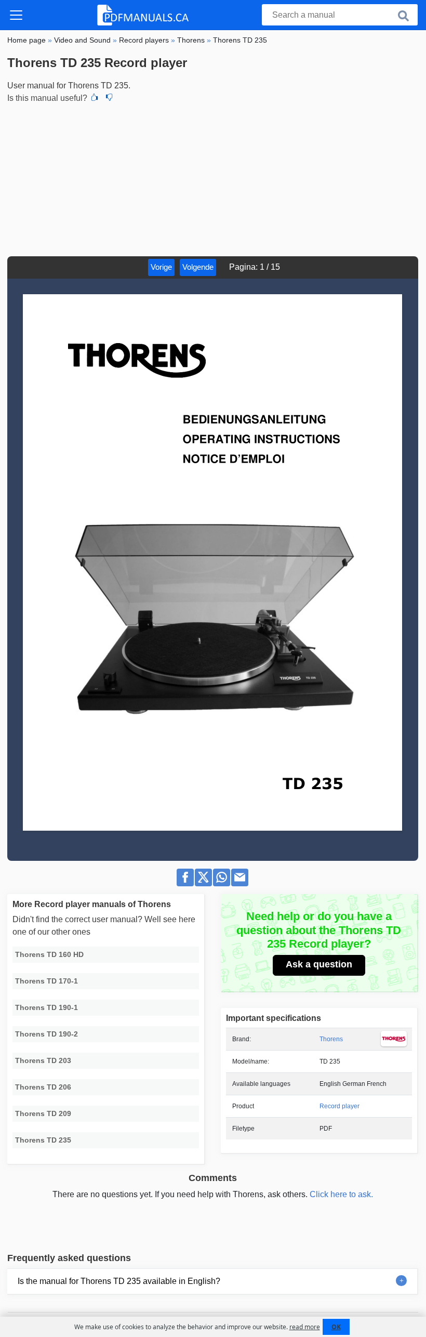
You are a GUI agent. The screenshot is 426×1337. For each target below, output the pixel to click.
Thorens (331, 1039)
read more (304, 1326)
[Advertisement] (212, 178)
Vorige (161, 267)
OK (336, 1326)
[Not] (109, 98)
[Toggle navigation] (16, 15)
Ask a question (319, 964)
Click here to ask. (341, 1194)
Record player (340, 1106)
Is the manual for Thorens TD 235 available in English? (119, 1281)
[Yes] (94, 98)
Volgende (198, 267)
